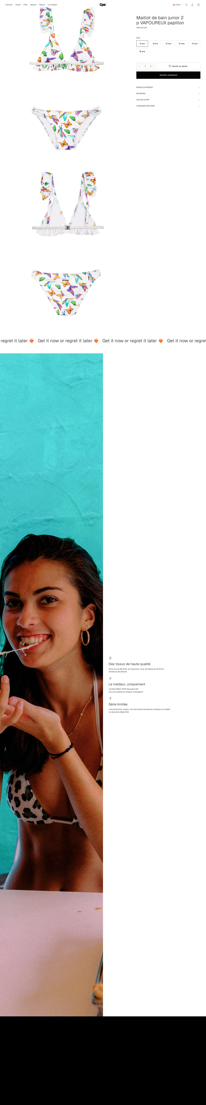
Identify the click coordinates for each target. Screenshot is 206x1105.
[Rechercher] (186, 5)
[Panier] (198, 5)
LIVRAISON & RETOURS (145, 106)
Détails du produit (144, 87)
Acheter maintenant (168, 75)
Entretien (140, 93)
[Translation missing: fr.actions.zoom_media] (65, 82)
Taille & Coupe (142, 100)
